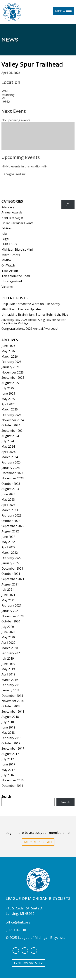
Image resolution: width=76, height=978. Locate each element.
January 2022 (10, 563)
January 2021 (10, 611)
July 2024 (7, 441)
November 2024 (12, 420)
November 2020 (12, 616)
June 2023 (8, 494)
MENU (60, 11)
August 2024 (10, 436)
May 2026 (8, 351)
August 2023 (10, 489)
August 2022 (10, 531)
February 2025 (11, 415)
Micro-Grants (10, 255)
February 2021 (11, 605)
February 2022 (11, 558)
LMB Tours (9, 244)
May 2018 (8, 733)
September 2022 (12, 526)
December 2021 (12, 568)
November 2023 (12, 478)
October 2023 (10, 484)
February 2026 (11, 362)
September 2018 (12, 711)
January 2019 (10, 690)
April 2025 (8, 404)
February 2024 (11, 462)
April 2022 (8, 547)
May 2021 (8, 600)
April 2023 (8, 505)
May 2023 (8, 500)
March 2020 (9, 648)
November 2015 (12, 780)
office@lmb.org (18, 922)
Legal (5, 239)
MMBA (6, 260)
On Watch (8, 265)
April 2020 (8, 643)
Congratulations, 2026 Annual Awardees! (29, 329)
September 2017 (12, 748)
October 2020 (10, 621)
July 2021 (7, 590)
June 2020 (8, 632)
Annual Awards (11, 212)
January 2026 (10, 367)
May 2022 (8, 542)
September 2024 (12, 431)
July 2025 (7, 388)
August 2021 (10, 584)
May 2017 (8, 770)
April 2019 (8, 674)
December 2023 (12, 473)
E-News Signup (28, 963)
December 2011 (12, 786)
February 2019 (11, 685)
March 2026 (9, 356)
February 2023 (11, 515)
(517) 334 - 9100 (16, 930)
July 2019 (7, 658)
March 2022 (9, 553)
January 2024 (10, 468)
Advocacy (7, 207)
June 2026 (8, 346)
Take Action (9, 271)
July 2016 (7, 775)
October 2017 (10, 743)
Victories (7, 287)
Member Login (38, 842)
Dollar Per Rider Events (17, 223)
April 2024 (8, 452)
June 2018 (8, 727)
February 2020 (11, 653)
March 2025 (9, 409)
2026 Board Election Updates (21, 309)
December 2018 (12, 696)
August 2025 (10, 383)
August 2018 (10, 717)
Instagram (25, 950)
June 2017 (8, 764)
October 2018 (10, 706)
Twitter (34, 950)
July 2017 (7, 759)
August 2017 (10, 754)
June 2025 (8, 393)
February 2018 (11, 738)
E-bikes (6, 228)
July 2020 (7, 627)
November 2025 (12, 372)
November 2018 (12, 701)
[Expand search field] (68, 204)
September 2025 (12, 378)
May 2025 (8, 399)
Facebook (16, 950)
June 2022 (8, 537)
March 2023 (9, 510)
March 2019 (9, 680)
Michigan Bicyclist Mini (17, 249)
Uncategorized (11, 281)
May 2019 (8, 669)
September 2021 (12, 579)
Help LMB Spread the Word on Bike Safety (30, 304)
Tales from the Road (15, 276)
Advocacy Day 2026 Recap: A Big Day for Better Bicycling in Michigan (33, 321)
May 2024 (8, 446)
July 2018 (7, 722)
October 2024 (10, 425)
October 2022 (10, 521)
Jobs (4, 234)
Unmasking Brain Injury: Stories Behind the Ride (34, 315)
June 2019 (8, 664)
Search (6, 796)
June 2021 (8, 595)
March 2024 (9, 457)
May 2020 (8, 637)
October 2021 (10, 574)
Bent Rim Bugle (12, 218)
